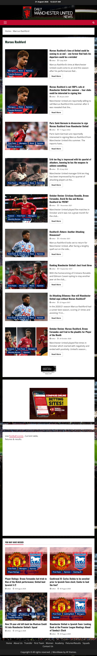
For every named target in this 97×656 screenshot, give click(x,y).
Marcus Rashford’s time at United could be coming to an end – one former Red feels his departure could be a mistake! (26, 63)
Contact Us (48, 646)
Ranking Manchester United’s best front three (26, 275)
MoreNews (58, 652)
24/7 (50, 374)
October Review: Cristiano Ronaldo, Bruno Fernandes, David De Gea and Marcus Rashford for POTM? (26, 208)
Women (49, 643)
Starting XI (77, 572)
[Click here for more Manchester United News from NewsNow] (48, 369)
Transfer (28, 643)
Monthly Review (14, 219)
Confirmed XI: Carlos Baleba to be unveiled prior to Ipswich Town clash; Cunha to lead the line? (69, 582)
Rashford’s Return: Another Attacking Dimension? (26, 243)
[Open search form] (93, 22)
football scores (16, 436)
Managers (12, 71)
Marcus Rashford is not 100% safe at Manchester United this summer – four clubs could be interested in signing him (26, 100)
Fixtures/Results (73, 643)
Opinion (29, 71)
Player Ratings (13, 572)
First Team (12, 143)
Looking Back (69, 614)
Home (9, 643)
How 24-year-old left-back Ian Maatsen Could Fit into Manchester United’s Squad (26, 625)
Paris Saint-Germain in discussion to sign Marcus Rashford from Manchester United (26, 136)
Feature (11, 216)
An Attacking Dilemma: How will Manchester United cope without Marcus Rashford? (26, 307)
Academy (59, 643)
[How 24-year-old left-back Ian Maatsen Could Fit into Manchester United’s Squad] (26, 607)
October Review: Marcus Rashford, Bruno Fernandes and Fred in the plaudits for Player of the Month (26, 341)
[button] (5, 22)
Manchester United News (48, 373)
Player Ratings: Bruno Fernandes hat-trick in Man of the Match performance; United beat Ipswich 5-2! (26, 582)
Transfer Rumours (15, 74)
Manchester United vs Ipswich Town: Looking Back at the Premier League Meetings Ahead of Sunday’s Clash (70, 627)
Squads (86, 643)
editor (53, 60)
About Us (18, 643)
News (21, 71)
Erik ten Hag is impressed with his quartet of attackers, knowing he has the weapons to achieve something (26, 172)
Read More (57, 76)
